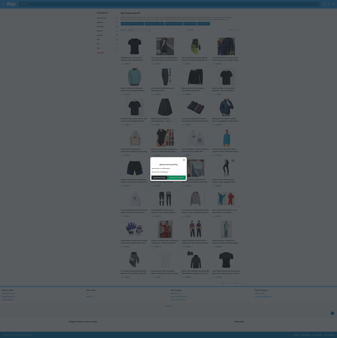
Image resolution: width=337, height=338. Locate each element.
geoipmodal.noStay (159, 177)
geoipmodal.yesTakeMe (176, 177)
